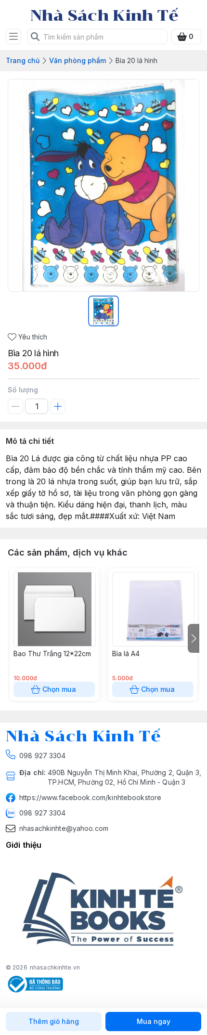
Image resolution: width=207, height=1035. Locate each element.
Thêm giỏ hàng (53, 1021)
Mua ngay (153, 1021)
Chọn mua (59, 689)
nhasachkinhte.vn (55, 967)
